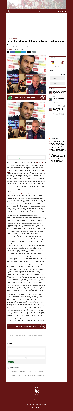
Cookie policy (57, 396)
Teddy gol (22, 193)
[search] (65, 11)
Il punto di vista (14, 38)
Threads (29, 52)
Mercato (51, 396)
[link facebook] (54, 11)
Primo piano (29, 396)
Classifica (51, 70)
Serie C (26, 11)
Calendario (42, 396)
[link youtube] (58, 11)
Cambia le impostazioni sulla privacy (36, 399)
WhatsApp (18, 52)
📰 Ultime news (52, 88)
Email (34, 52)
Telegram (24, 52)
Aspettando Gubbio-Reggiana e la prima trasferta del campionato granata (59, 92)
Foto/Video (43, 11)
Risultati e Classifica (32, 11)
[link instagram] (56, 11)
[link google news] (62, 11)
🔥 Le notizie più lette (53, 138)
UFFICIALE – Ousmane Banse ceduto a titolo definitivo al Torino (59, 99)
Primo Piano (22, 11)
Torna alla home (16, 396)
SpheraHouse (38, 408)
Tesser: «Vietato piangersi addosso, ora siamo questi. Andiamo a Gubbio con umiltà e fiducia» (59, 110)
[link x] (53, 11)
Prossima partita (52, 57)
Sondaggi (38, 11)
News (34, 396)
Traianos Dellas (39, 162)
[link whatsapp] (60, 11)
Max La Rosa (29, 193)
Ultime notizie (16, 11)
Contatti (47, 11)
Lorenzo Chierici (10, 49)
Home (13, 11)
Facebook (12, 52)
